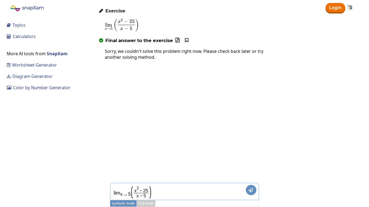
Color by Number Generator (39, 88)
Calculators (21, 36)
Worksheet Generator (32, 65)
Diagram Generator (30, 76)
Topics (16, 25)
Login (335, 7)
